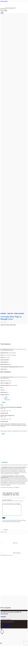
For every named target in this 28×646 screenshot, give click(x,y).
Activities (3, 313)
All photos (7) (10, 555)
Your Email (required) (7, 500)
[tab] (5, 397)
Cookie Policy (6, 625)
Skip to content (4, 1)
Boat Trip (10, 313)
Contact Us (5, 626)
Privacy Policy (5, 521)
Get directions (4, 531)
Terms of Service (14, 521)
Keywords (3, 8)
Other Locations (19, 313)
